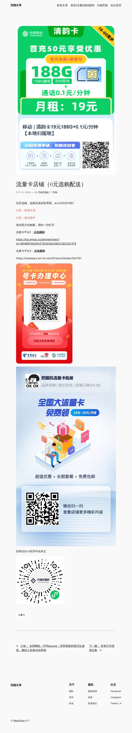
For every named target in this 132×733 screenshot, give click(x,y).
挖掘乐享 (16, 5)
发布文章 (62, 5)
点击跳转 (39, 232)
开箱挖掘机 (43, 192)
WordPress (19, 720)
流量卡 (21, 614)
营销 (55, 192)
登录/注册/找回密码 (82, 5)
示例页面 (102, 5)
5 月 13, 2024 (23, 192)
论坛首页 (115, 5)
